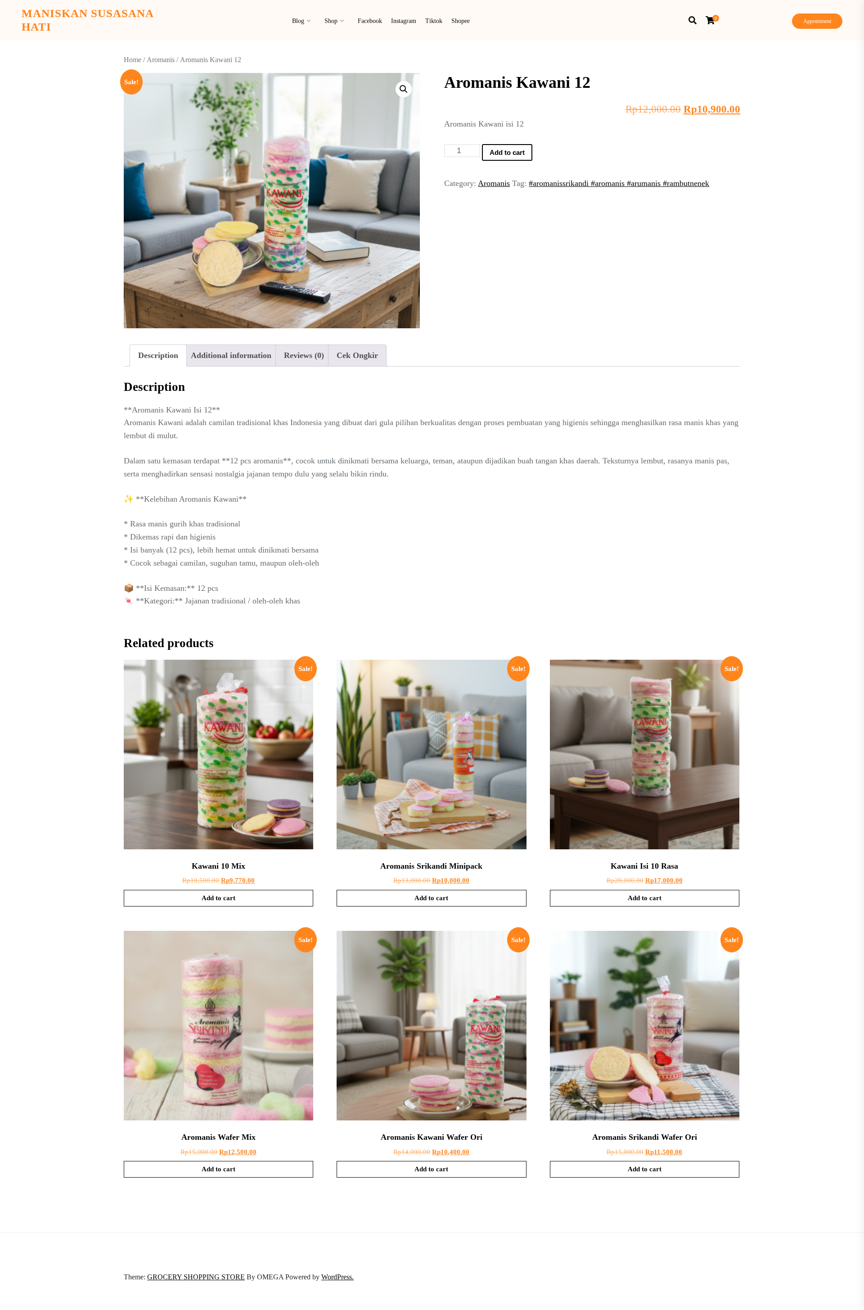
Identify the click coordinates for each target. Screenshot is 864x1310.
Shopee (460, 21)
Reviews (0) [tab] (304, 355)
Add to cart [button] (218, 898)
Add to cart (507, 152)
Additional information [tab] (231, 355)
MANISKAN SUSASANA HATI (87, 20)
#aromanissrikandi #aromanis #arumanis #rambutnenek (619, 183)
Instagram (403, 21)
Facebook (370, 21)
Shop (331, 21)
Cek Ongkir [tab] (357, 355)
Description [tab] (158, 355)
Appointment (817, 21)
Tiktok (433, 21)
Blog (298, 21)
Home (132, 59)
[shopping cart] (712, 20)
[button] (404, 89)
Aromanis (161, 59)
